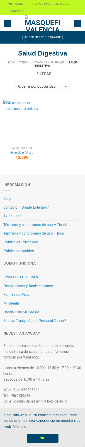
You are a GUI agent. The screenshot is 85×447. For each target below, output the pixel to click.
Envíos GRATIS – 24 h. (21, 277)
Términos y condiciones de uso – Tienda (35, 225)
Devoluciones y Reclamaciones (28, 286)
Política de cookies (18, 251)
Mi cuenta (11, 303)
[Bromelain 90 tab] (21, 122)
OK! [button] (43, 438)
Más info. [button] (20, 426)
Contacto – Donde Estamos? (26, 207)
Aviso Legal (12, 216)
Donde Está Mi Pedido (21, 312)
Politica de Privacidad (20, 242)
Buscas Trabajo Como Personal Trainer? (34, 321)
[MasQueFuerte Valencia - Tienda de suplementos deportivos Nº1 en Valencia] (42, 23)
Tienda (24, 62)
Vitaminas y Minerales (48, 62)
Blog (7, 198)
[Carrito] (77, 23)
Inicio (11, 62)
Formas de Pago (16, 294)
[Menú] (7, 23)
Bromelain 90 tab (21, 152)
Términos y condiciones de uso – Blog (33, 233)
